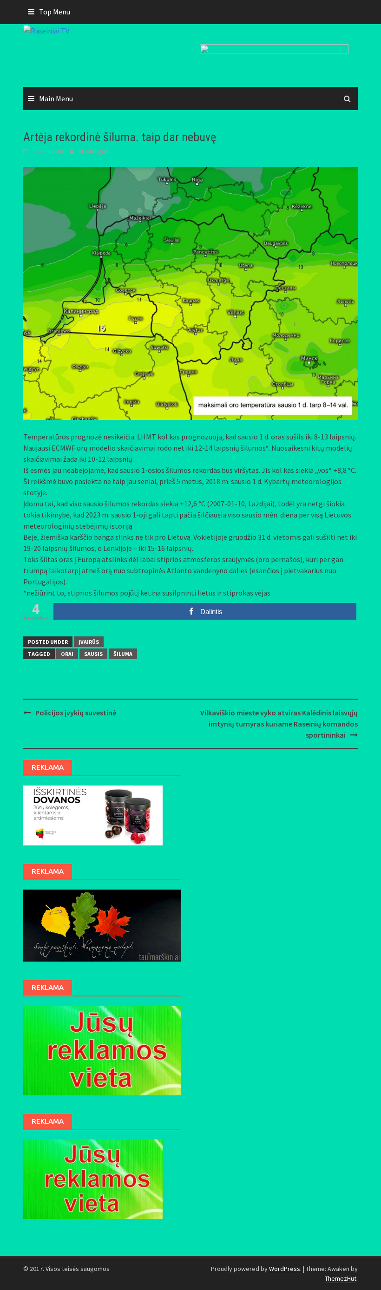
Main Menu (56, 98)
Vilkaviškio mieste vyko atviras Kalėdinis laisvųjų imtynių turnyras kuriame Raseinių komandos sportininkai (279, 724)
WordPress (284, 1268)
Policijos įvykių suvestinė (75, 712)
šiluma (122, 653)
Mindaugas (93, 151)
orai (67, 653)
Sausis (93, 653)
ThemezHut (340, 1278)
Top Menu (54, 11)
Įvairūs (89, 641)
